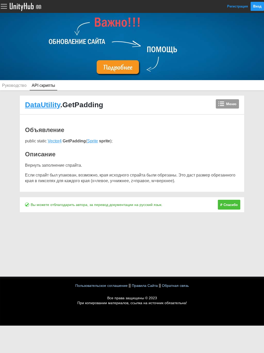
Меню (231, 104)
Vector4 (55, 141)
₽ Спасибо (229, 205)
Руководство (14, 85)
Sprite (92, 141)
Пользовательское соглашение (101, 285)
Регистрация (237, 6)
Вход (257, 6)
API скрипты (43, 85)
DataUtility (42, 105)
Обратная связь (175, 285)
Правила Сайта (145, 285)
